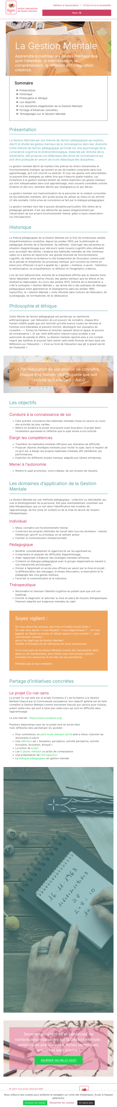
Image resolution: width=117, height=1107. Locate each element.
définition (26, 741)
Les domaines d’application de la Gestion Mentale (51, 106)
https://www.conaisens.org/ (45, 717)
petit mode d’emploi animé (56, 734)
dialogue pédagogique (32, 758)
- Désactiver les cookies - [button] (62, 1102)
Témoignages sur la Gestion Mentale (43, 113)
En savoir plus (86, 1102)
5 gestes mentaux (30, 751)
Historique (26, 94)
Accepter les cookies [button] (35, 1102)
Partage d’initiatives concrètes (39, 110)
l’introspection (48, 754)
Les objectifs (28, 102)
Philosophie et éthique (34, 98)
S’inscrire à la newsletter (97, 5)
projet (34, 748)
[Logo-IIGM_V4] (22, 2)
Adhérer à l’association (66, 5)
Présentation (27, 90)
